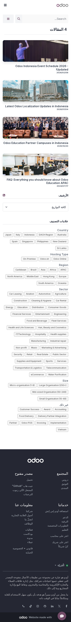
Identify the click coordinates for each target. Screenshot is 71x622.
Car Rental (61, 300)
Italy (18, 234)
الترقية (65, 521)
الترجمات (28, 494)
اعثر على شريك (60, 542)
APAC (63, 269)
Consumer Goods (57, 307)
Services (61, 361)
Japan (8, 234)
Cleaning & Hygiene (41, 300)
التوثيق (65, 483)
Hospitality (40, 334)
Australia (61, 234)
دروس (65, 479)
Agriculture (60, 294)
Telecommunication (56, 368)
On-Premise (29, 259)
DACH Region (46, 234)
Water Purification (57, 374)
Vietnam (62, 429)
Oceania (62, 283)
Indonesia (29, 234)
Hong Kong (48, 276)
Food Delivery (26, 416)
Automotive (44, 294)
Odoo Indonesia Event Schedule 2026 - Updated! (41, 67)
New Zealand (59, 241)
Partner (13, 423)
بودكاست (28, 533)
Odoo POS (27, 423)
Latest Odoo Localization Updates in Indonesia (36, 106)
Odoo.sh (44, 259)
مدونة (30, 537)
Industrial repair (58, 341)
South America (45, 283)
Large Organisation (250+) (52, 385)
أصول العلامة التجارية (22, 515)
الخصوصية (18, 548)
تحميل (30, 479)
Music (34, 347)
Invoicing (41, 423)
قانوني (29, 548)
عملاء (30, 542)
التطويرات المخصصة (58, 525)
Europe (62, 276)
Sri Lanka (61, 248)
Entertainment (43, 314)
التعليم (65, 529)
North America (14, 276)
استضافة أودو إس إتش (56, 511)
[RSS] (4, 195)
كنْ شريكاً (63, 546)
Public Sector (59, 354)
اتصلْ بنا (29, 519)
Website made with (40, 617)
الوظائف (28, 523)
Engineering (60, 314)
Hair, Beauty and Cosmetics (52, 327)
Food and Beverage (37, 320)
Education (23, 307)
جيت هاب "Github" (22, 485)
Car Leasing (15, 294)
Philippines (42, 241)
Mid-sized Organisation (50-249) (49, 392)
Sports (49, 361)
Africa (53, 269)
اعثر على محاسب (59, 535)
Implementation (58, 423)
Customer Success (29, 409)
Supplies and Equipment (29, 361)
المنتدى (64, 487)
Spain (15, 241)
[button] (5, 5)
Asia (43, 269)
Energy (9, 307)
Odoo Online (59, 259)
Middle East (33, 276)
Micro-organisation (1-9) (22, 385)
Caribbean (21, 269)
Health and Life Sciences (21, 327)
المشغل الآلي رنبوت (23, 490)
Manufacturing (38, 341)
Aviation (30, 294)
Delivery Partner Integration (52, 416)
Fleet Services (59, 320)
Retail (29, 354)
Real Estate (42, 354)
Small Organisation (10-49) (52, 398)
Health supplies (58, 334)
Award (47, 409)
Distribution (38, 307)
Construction (20, 300)
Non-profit (21, 347)
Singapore (27, 241)
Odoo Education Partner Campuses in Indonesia (35, 143)
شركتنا (29, 511)
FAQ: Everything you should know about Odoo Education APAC (37, 181)
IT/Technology (23, 334)
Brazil (33, 269)
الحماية (29, 552)
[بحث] (18, 18)
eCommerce (37, 374)
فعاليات (29, 529)
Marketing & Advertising (54, 347)
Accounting (60, 409)
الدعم (65, 517)
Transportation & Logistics (28, 368)
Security (18, 354)
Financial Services (22, 314)
